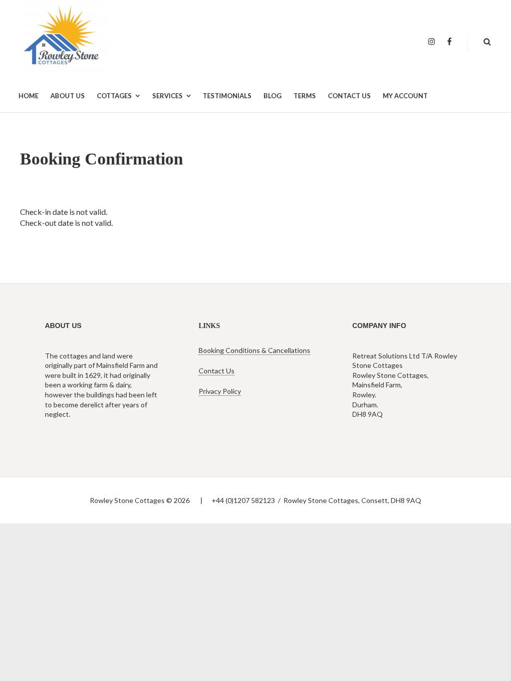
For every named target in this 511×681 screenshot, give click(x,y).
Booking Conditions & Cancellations (254, 350)
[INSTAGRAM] (431, 41)
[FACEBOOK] (449, 41)
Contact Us (217, 370)
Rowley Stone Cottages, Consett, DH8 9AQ (352, 500)
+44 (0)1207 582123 (243, 500)
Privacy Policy (220, 391)
